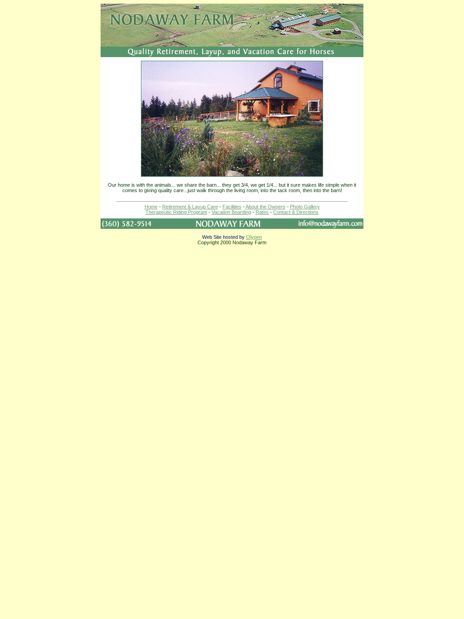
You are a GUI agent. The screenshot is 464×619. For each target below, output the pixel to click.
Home (151, 206)
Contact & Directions (296, 212)
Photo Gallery (305, 206)
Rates (262, 212)
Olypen (254, 237)
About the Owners (265, 206)
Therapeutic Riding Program (176, 212)
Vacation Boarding (231, 212)
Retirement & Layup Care (190, 206)
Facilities (232, 206)
